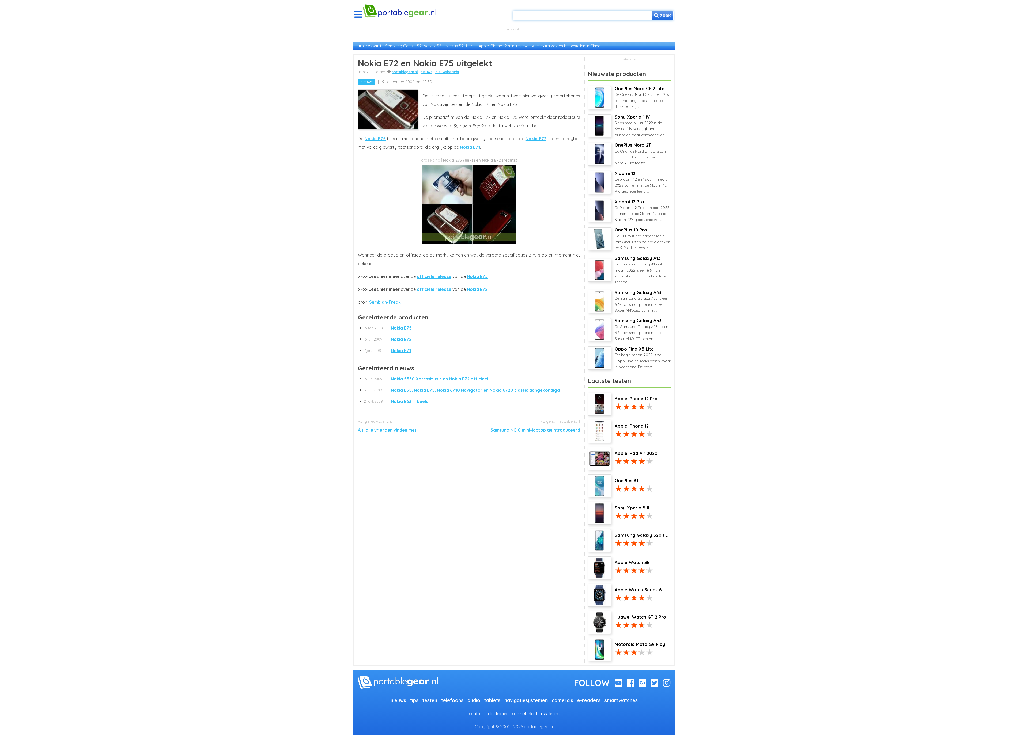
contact (476, 713)
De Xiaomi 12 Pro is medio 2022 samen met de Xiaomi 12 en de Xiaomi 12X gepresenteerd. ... (642, 210)
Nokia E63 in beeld (396, 401)
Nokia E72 (536, 138)
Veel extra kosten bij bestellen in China (566, 46)
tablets (492, 700)
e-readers (588, 700)
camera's (562, 700)
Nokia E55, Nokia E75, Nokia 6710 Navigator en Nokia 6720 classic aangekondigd (462, 390)
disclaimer (498, 713)
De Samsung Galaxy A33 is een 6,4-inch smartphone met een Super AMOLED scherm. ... (641, 301)
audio (473, 700)
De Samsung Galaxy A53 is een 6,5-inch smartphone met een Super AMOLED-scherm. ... (641, 329)
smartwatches (621, 700)
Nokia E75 (375, 138)
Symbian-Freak (385, 302)
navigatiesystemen (526, 700)
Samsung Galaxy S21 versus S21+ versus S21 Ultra (430, 46)
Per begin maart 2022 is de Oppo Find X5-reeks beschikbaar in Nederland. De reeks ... (643, 357)
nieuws (426, 72)
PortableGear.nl (404, 72)
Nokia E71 (470, 147)
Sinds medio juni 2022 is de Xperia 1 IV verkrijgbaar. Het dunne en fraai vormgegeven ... (641, 125)
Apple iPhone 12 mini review (503, 46)
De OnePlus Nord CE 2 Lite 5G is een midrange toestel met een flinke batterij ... (642, 97)
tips (414, 700)
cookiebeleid (524, 713)
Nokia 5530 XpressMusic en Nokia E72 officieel (426, 379)
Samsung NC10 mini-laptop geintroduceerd (535, 430)
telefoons (452, 700)
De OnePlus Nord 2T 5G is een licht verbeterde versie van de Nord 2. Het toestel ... (640, 153)
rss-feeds (550, 713)
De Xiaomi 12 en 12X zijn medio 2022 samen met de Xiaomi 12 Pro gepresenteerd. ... (641, 182)
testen (429, 700)
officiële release (434, 276)
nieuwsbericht (447, 72)
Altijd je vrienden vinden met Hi (390, 430)
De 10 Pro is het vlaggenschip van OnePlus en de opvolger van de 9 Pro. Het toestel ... (642, 238)
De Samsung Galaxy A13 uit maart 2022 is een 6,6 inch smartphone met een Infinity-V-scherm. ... (641, 270)
